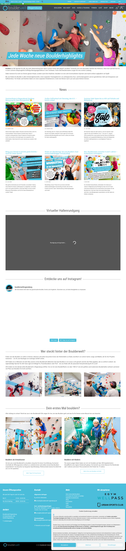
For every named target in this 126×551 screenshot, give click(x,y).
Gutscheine (69, 501)
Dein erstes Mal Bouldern (73, 494)
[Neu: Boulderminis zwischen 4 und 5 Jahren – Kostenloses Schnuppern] (102, 168)
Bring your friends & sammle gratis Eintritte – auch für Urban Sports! (22, 152)
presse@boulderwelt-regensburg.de (46, 520)
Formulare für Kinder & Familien (75, 496)
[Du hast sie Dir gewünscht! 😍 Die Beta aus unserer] (63, 326)
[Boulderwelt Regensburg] (24, 7)
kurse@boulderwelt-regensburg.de (46, 513)
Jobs (67, 505)
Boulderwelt (43, 545)
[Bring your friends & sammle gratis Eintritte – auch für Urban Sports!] (24, 168)
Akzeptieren (64, 545)
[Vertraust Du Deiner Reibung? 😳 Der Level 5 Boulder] (24, 304)
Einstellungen (112, 545)
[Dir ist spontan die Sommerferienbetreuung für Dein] (24, 326)
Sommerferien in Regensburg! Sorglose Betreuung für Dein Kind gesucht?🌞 (20, 99)
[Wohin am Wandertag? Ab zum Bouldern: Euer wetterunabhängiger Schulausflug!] (63, 168)
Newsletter (69, 507)
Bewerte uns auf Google (43, 525)
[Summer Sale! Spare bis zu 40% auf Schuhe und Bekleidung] (102, 115)
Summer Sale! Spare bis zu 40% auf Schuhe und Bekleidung (101, 99)
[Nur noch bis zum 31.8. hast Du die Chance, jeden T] (101, 326)
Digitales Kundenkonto (72, 498)
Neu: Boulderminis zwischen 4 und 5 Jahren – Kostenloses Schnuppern (100, 152)
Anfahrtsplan (8, 521)
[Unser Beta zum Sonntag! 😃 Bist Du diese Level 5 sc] (101, 304)
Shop (67, 499)
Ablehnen (88, 545)
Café (67, 503)
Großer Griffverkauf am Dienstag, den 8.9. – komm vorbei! (61, 99)
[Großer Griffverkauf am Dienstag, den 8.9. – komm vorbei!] (63, 115)
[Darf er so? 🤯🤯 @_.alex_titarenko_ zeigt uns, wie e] (63, 304)
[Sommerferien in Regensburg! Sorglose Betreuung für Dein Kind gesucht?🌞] (24, 115)
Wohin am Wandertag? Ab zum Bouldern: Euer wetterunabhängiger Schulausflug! (61, 152)
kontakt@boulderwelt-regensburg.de (46, 501)
